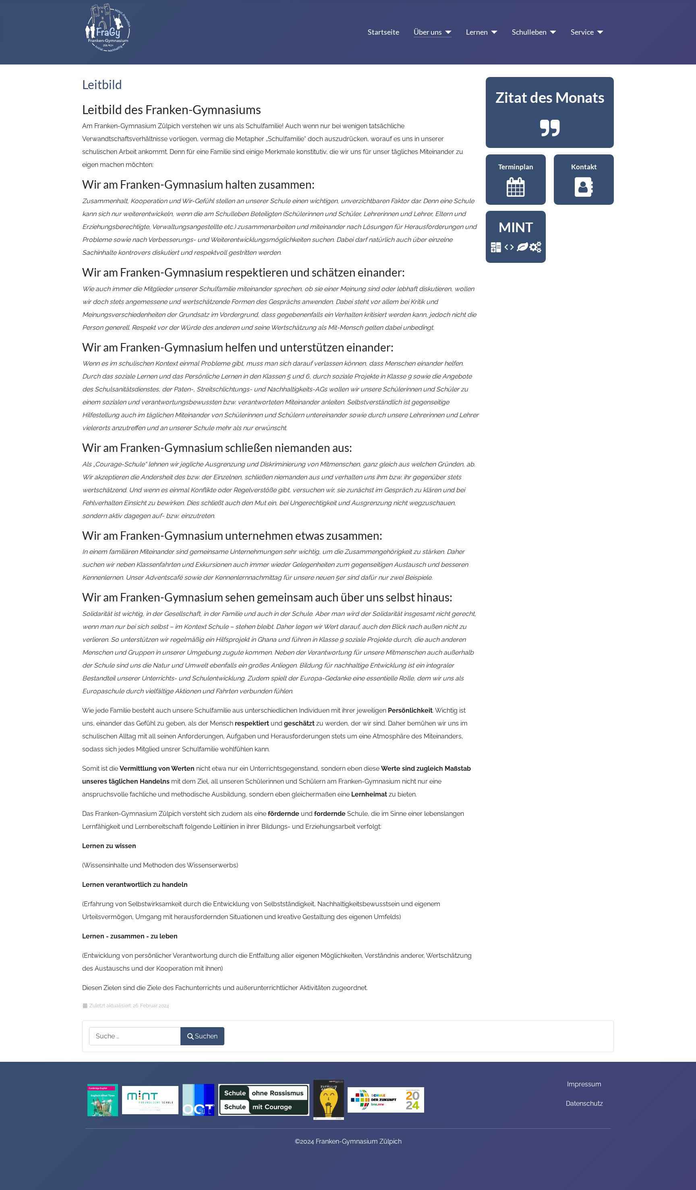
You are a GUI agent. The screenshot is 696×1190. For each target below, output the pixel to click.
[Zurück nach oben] (682, 1173)
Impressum (584, 1084)
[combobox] (135, 1036)
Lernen (477, 32)
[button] (550, 112)
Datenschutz (584, 1103)
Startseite (383, 32)
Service (582, 32)
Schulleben (529, 32)
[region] (550, 112)
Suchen (206, 1036)
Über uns (428, 32)
